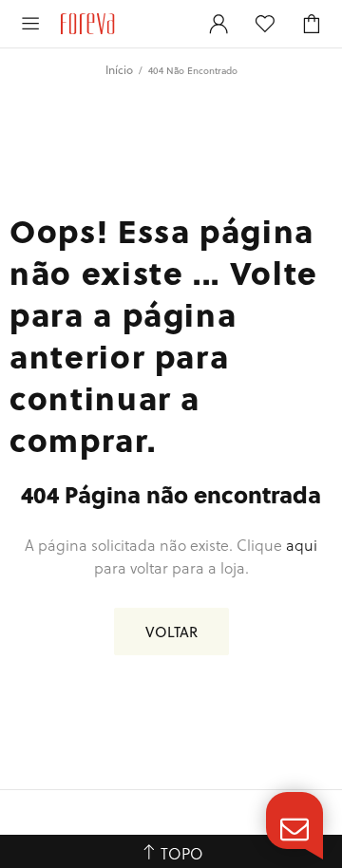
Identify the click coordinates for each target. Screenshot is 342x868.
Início (119, 69)
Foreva (122, 23)
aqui (301, 545)
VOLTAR (171, 631)
